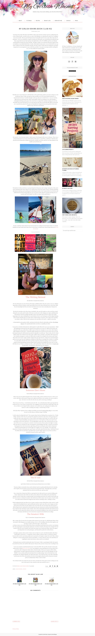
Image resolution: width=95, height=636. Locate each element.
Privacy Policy (16, 629)
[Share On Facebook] (52, 566)
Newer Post (17, 621)
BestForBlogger (54, 634)
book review (19, 569)
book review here (26, 548)
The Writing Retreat (35, 297)
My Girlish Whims (47, 6)
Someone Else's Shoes (35, 390)
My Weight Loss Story (67, 188)
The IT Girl (35, 477)
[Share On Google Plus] (55, 566)
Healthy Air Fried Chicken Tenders (70, 98)
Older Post (54, 621)
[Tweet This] (50, 566)
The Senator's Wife (35, 514)
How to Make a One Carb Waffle (69, 214)
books (24, 569)
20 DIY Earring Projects (67, 149)
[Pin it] (57, 566)
